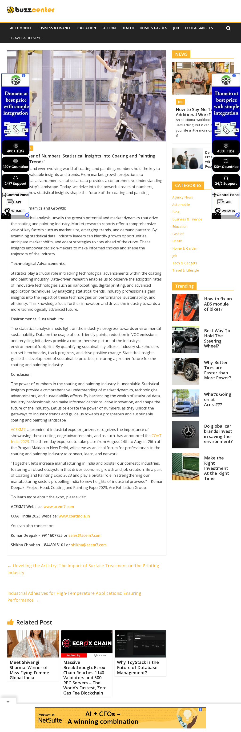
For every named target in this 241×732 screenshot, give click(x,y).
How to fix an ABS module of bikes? (218, 304)
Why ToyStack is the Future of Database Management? (138, 667)
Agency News (182, 197)
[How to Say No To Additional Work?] (203, 64)
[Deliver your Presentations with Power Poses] (187, 150)
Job (176, 28)
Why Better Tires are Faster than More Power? (217, 370)
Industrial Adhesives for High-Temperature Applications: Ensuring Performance (74, 596)
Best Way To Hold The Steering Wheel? (217, 338)
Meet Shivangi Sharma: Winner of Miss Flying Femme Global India (29, 669)
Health (127, 28)
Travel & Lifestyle (26, 38)
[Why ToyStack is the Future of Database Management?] (140, 633)
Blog (175, 212)
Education (86, 28)
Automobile (21, 28)
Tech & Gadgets (199, 28)
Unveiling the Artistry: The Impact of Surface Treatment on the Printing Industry (83, 569)
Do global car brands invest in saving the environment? (218, 433)
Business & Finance (54, 28)
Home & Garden (153, 28)
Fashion (109, 28)
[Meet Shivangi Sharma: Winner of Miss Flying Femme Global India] (33, 633)
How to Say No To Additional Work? (194, 112)
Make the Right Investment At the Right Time (216, 468)
